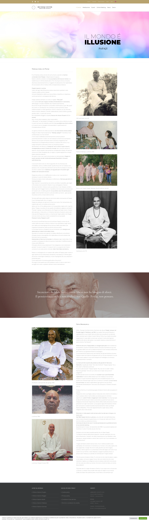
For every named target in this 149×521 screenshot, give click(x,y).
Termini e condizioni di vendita (71, 503)
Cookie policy (66, 492)
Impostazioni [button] (133, 518)
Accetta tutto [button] (143, 518)
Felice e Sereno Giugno (39, 492)
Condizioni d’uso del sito (69, 499)
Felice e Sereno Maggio (39, 496)
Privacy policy (66, 496)
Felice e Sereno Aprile (39, 499)
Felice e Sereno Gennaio (40, 506)
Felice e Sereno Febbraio (40, 503)
